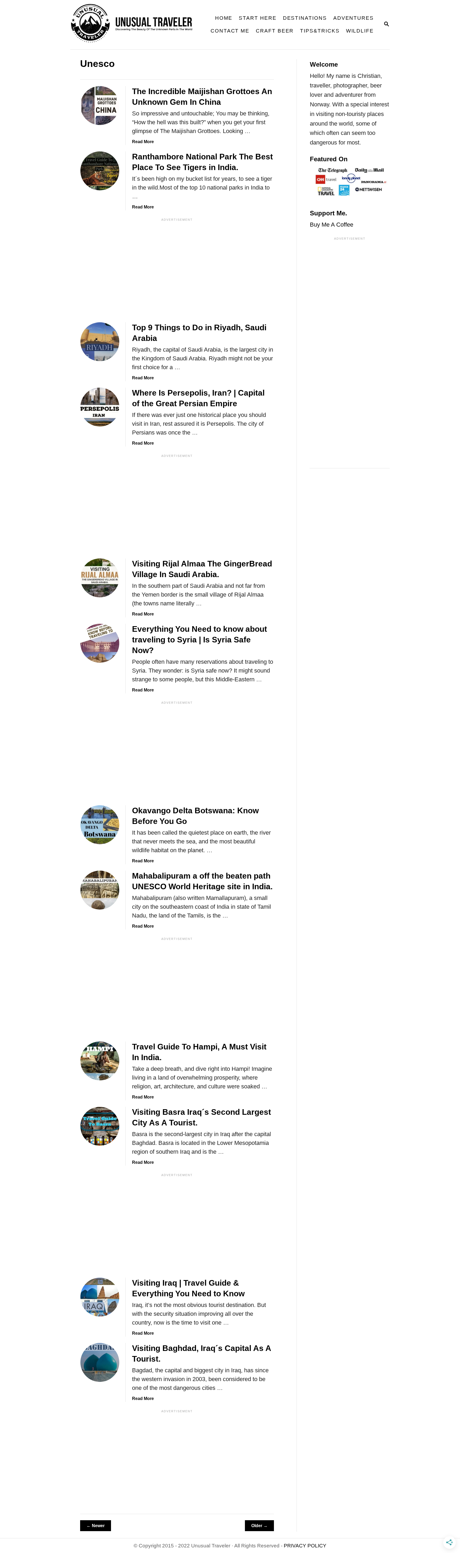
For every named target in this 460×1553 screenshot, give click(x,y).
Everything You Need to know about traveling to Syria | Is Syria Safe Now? (199, 640)
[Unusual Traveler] (135, 24)
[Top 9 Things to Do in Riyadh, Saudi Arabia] (99, 341)
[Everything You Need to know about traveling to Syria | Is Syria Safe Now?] (99, 643)
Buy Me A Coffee (331, 224)
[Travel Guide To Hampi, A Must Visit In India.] (99, 1060)
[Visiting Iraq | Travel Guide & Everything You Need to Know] (99, 1297)
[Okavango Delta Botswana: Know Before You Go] (99, 824)
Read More (143, 141)
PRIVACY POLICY (305, 1545)
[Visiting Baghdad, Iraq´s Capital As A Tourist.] (99, 1362)
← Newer (96, 1525)
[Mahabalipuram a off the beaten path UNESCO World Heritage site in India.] (99, 890)
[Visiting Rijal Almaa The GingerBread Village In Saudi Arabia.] (99, 577)
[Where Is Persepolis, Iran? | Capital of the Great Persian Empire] (99, 407)
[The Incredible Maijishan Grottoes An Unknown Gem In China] (99, 105)
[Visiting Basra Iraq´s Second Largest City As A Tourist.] (99, 1126)
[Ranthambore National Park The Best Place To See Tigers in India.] (99, 170)
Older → (259, 1525)
